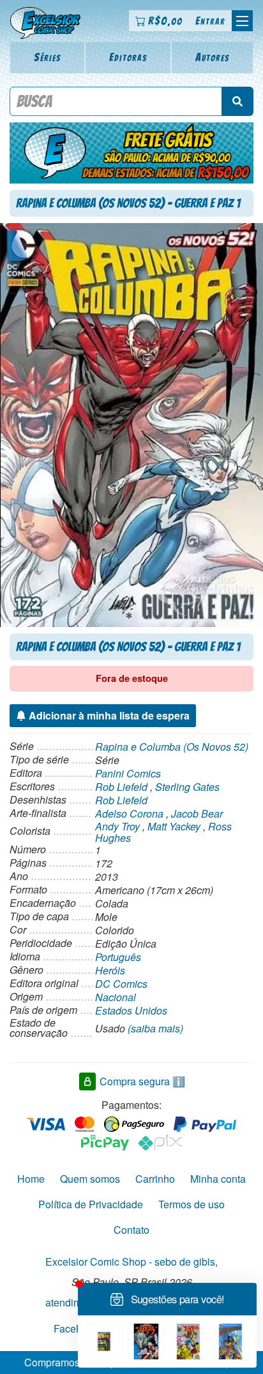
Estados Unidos (131, 1010)
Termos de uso (191, 1204)
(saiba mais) (155, 1028)
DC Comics (121, 983)
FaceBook (77, 1327)
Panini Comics (128, 773)
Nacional (115, 997)
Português (118, 957)
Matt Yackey (173, 826)
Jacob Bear (197, 813)
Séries (47, 57)
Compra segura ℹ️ (142, 1081)
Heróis (110, 970)
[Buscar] (237, 101)
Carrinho (155, 1178)
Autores (212, 57)
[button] (242, 20)
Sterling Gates (187, 786)
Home (31, 1178)
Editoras (128, 57)
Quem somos (90, 1178)
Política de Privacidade (90, 1204)
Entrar (210, 21)
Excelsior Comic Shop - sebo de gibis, (131, 1261)
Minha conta (218, 1178)
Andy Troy (117, 826)
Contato (131, 1229)
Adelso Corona (129, 813)
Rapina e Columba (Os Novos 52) (171, 746)
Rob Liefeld (121, 786)
